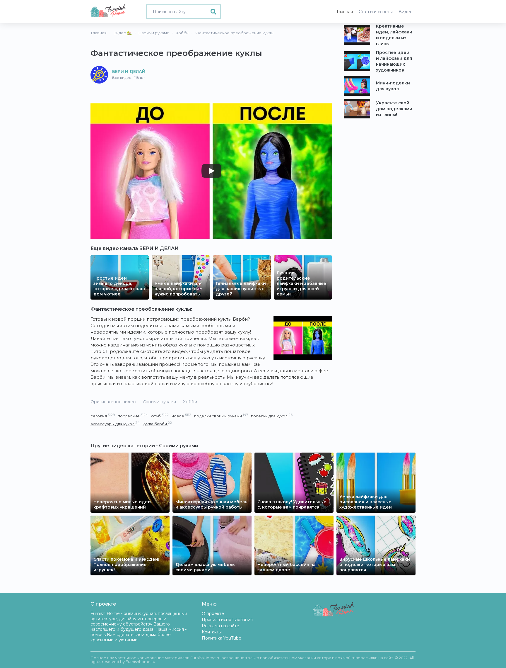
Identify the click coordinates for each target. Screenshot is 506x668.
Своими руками (159, 401)
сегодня (102, 415)
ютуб (160, 415)
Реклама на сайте (220, 625)
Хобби (190, 401)
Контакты (212, 632)
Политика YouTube (221, 638)
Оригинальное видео (113, 401)
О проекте (213, 613)
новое (181, 415)
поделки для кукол (272, 415)
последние (133, 415)
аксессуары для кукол (115, 423)
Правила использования (227, 619)
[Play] (211, 171)
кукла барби (157, 423)
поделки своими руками (221, 415)
